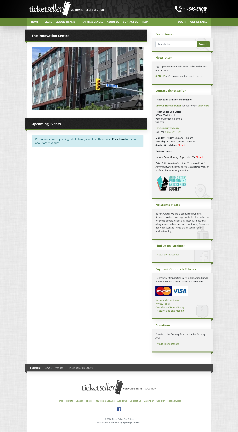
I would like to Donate (167, 343)
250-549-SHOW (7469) (167, 128)
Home (34, 21)
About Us (113, 21)
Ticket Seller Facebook (167, 254)
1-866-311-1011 (173, 131)
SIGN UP (160, 76)
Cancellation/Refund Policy (169, 307)
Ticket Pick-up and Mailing (169, 310)
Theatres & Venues (91, 21)
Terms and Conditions (167, 300)
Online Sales (198, 21)
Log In (182, 21)
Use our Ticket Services (168, 400)
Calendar (149, 400)
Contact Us (130, 21)
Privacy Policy (162, 303)
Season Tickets (65, 21)
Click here (118, 139)
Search (203, 44)
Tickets (47, 21)
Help (145, 21)
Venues (59, 367)
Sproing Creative (131, 422)
